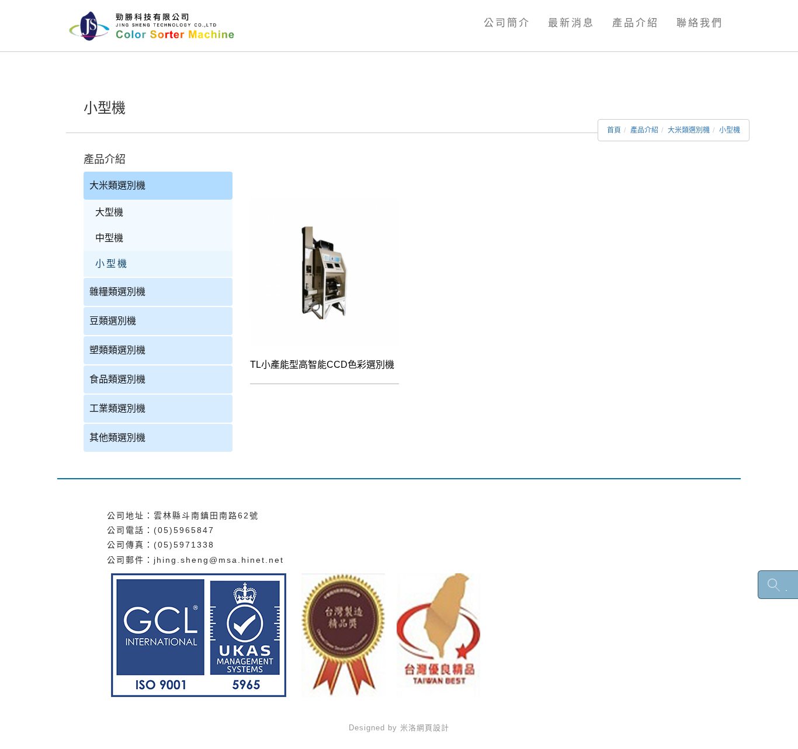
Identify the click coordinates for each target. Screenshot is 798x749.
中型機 (109, 238)
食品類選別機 (117, 379)
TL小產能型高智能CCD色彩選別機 (322, 365)
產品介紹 (635, 23)
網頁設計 (433, 727)
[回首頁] (158, 25)
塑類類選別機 (117, 350)
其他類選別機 (117, 438)
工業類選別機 (117, 408)
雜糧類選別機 (117, 292)
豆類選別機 (112, 321)
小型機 (729, 130)
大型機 (109, 212)
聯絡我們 (699, 23)
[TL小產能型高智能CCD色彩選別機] (324, 271)
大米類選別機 (689, 130)
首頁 (614, 130)
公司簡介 (507, 23)
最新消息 (571, 23)
